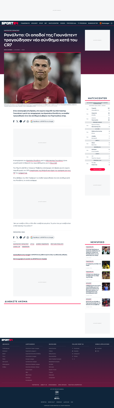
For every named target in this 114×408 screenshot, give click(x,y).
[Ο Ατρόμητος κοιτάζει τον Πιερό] (106, 265)
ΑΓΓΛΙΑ (32, 243)
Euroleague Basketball (103, 23)
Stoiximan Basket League (33, 364)
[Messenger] (21, 121)
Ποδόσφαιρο (25, 23)
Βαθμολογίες (52, 353)
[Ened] (56, 398)
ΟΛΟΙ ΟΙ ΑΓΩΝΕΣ (97, 169)
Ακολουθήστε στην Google (21, 254)
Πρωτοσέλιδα (52, 356)
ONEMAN (59, 402)
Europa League (30, 359)
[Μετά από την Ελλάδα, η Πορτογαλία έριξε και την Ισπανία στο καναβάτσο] (106, 302)
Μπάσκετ (34, 23)
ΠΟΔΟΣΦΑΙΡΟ (90, 246)
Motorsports (6, 364)
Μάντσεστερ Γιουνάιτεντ (54, 160)
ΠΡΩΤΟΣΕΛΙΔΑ (71, 23)
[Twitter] (17, 121)
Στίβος (4, 367)
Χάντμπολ (5, 361)
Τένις (4, 356)
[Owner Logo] (57, 392)
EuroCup (28, 377)
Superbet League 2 (31, 351)
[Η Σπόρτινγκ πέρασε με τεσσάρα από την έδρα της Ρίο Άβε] (106, 275)
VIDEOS (62, 23)
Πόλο (4, 359)
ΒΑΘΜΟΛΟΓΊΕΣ (93, 23)
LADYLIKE (66, 402)
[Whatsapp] (28, 121)
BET (46, 23)
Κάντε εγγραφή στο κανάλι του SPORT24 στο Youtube (30, 259)
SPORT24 (43, 402)
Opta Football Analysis (55, 359)
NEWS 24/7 (51, 402)
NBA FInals (28, 374)
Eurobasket (29, 380)
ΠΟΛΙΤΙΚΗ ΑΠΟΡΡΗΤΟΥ (75, 384)
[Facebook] (14, 121)
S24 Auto (51, 367)
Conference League (31, 361)
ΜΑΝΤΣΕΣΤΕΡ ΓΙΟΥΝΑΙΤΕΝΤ (21, 243)
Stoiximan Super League (32, 348)
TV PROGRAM (82, 23)
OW (72, 402)
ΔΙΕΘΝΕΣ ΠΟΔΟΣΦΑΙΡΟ (42, 243)
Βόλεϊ (4, 353)
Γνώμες (51, 372)
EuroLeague (29, 369)
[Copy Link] (24, 121)
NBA (27, 372)
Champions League (31, 356)
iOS (98, 351)
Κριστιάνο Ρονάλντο (33, 160)
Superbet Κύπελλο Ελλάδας (33, 353)
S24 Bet (51, 364)
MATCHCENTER (54, 23)
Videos (51, 351)
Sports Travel (52, 369)
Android (99, 348)
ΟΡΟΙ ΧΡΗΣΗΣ (62, 384)
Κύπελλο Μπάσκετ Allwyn (32, 367)
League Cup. (22, 173)
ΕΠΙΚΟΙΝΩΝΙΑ (53, 384)
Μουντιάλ (53, 163)
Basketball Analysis (54, 361)
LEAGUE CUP (16, 246)
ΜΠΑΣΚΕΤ (88, 283)
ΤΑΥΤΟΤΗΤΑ (35, 384)
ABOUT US (44, 384)
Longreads (52, 377)
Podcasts (51, 374)
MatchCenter (52, 348)
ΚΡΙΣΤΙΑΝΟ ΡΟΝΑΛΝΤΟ (57, 243)
